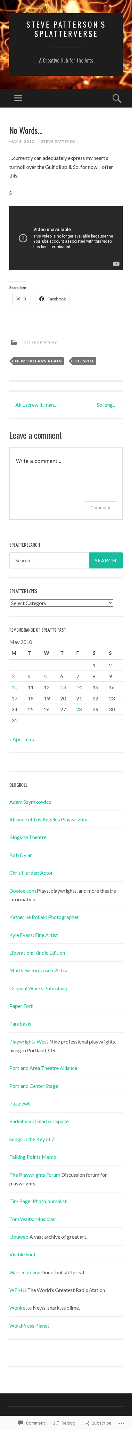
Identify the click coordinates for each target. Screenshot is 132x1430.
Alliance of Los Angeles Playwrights (48, 819)
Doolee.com (22, 891)
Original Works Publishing (38, 988)
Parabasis (20, 1023)
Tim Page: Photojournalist (38, 1201)
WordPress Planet (29, 1325)
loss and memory (39, 342)
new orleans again (38, 361)
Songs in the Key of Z (32, 1139)
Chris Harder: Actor (31, 873)
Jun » (29, 739)
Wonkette (20, 1307)
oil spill (84, 361)
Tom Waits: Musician (32, 1219)
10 (14, 687)
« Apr (15, 739)
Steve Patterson (60, 141)
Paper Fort (21, 1006)
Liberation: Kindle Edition (37, 952)
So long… (110, 405)
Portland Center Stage (33, 1086)
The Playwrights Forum (34, 1175)
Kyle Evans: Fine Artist (33, 935)
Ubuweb (19, 1237)
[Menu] (18, 98)
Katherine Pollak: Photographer (44, 917)
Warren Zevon (24, 1272)
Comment (100, 507)
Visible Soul (22, 1254)
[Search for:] (66, 560)
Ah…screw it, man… (33, 405)
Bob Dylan (21, 855)
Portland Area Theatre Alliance (43, 1068)
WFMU (17, 1290)
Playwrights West (28, 1041)
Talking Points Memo (32, 1157)
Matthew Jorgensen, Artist (38, 970)
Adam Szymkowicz (30, 802)
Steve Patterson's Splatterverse (66, 28)
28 (79, 709)
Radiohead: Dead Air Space (39, 1121)
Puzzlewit (20, 1103)
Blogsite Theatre (27, 837)
